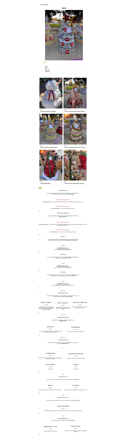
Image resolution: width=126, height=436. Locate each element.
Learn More (63, 347)
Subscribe (40, 187)
